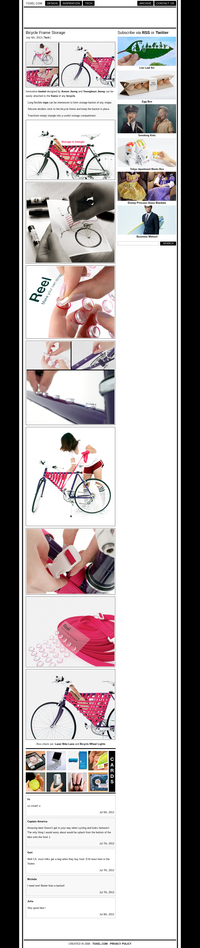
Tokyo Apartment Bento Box (147, 169)
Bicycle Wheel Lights (92, 744)
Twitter (162, 32)
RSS (146, 32)
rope (45, 102)
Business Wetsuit (147, 236)
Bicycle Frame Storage (45, 32)
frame (54, 95)
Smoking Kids (146, 135)
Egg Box (147, 101)
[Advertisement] (100, 18)
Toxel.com (34, 3)
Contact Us (165, 3)
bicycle (70, 95)
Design (52, 3)
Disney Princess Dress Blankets (147, 202)
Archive (145, 3)
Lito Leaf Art (146, 67)
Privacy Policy (120, 943)
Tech (88, 3)
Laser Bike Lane (64, 744)
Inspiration (71, 3)
